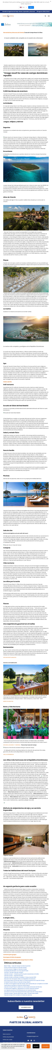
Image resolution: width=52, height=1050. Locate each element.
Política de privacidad (8, 1037)
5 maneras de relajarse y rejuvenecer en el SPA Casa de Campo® (21, 988)
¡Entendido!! (45, 1046)
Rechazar (36, 1046)
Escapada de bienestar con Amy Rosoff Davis (16, 971)
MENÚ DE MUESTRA (8, 701)
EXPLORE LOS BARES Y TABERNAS (11, 745)
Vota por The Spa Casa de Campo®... (13, 972)
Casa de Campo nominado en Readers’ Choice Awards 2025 (20, 977)
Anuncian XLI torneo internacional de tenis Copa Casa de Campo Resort (23, 992)
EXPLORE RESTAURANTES (9, 657)
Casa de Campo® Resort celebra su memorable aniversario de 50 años (23, 987)
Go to (31, 7)
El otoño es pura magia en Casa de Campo (15, 969)
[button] (23, 7)
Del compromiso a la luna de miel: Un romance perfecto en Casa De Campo (24, 980)
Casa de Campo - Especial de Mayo (13, 975)
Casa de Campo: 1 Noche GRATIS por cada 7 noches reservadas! (21, 993)
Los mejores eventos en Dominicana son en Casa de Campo (20, 990)
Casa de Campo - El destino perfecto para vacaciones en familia (21, 974)
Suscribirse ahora (26, 1007)
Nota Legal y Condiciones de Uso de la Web (13, 1042)
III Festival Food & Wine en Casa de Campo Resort (17, 982)
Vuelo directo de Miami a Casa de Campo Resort (17, 985)
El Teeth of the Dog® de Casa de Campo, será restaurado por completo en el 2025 (26, 983)
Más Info (29, 1046)
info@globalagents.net (32, 1036)
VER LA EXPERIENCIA (8, 754)
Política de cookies (7, 1039)
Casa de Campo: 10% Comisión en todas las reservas (18, 995)
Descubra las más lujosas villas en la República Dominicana (19, 979)
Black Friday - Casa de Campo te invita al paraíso (17, 966)
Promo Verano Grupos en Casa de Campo (15, 967)
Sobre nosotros (7, 1034)
